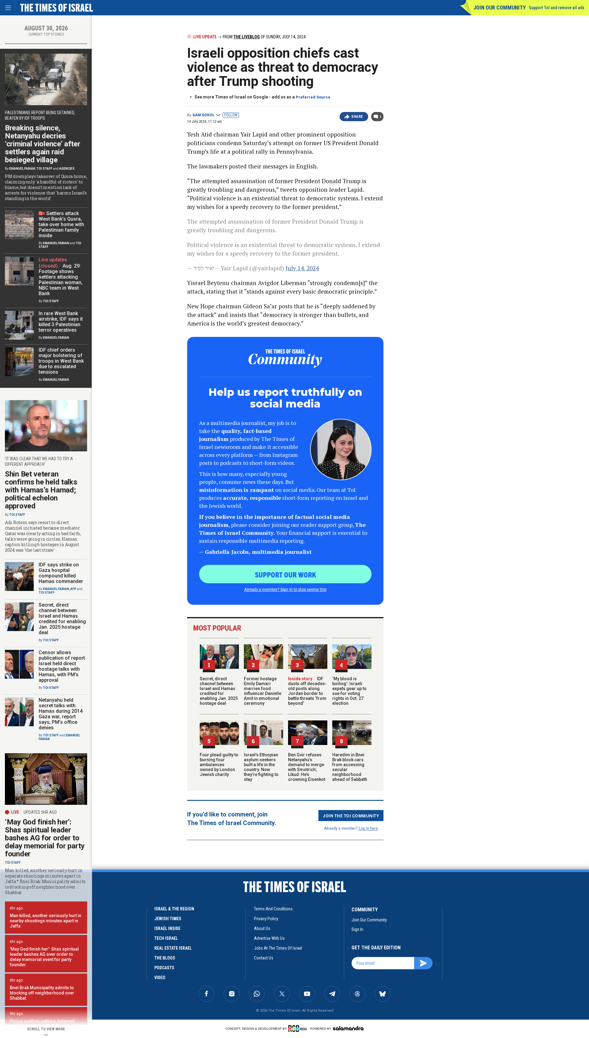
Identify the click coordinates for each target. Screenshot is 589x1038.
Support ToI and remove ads (556, 7)
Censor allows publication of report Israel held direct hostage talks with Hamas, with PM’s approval (62, 666)
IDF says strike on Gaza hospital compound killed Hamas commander (61, 573)
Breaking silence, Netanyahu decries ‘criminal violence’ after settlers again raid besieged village (42, 144)
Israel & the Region (174, 908)
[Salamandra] (348, 1028)
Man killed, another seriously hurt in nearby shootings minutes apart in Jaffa (45, 920)
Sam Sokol (203, 115)
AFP (73, 589)
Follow (230, 115)
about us (262, 928)
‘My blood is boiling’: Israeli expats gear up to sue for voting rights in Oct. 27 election (349, 691)
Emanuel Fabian (22, 168)
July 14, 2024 (302, 268)
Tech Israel (166, 938)
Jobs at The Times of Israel (278, 948)
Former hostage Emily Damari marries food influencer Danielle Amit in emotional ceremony (262, 691)
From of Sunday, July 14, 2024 (264, 36)
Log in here (368, 828)
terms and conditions (273, 908)
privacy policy (266, 918)
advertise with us (269, 938)
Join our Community (499, 7)
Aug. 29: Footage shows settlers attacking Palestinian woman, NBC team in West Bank (61, 279)
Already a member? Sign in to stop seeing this (285, 589)
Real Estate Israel (173, 948)
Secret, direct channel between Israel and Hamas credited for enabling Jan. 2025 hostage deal (219, 691)
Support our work (285, 574)
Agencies (67, 168)
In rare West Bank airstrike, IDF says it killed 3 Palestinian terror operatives (61, 322)
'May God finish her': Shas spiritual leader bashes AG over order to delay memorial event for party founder (44, 957)
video (159, 977)
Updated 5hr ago (40, 812)
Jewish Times (167, 918)
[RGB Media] (298, 1028)
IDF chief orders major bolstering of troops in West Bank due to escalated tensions (61, 361)
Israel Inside (167, 928)
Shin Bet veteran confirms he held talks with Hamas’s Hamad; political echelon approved (41, 490)
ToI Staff (44, 168)
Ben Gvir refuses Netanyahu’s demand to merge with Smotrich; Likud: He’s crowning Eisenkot (306, 767)
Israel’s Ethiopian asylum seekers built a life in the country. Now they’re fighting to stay (261, 767)
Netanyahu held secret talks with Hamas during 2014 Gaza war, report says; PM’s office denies (61, 714)
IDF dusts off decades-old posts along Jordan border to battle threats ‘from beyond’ (307, 691)
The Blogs (164, 957)
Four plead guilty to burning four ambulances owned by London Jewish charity (219, 764)
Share (357, 116)
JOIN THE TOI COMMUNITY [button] (351, 815)
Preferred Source (313, 97)
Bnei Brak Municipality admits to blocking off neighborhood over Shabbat (42, 993)
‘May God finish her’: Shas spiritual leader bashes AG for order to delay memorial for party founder (45, 838)
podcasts (164, 967)
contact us (263, 957)
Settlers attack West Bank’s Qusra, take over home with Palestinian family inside (61, 224)
